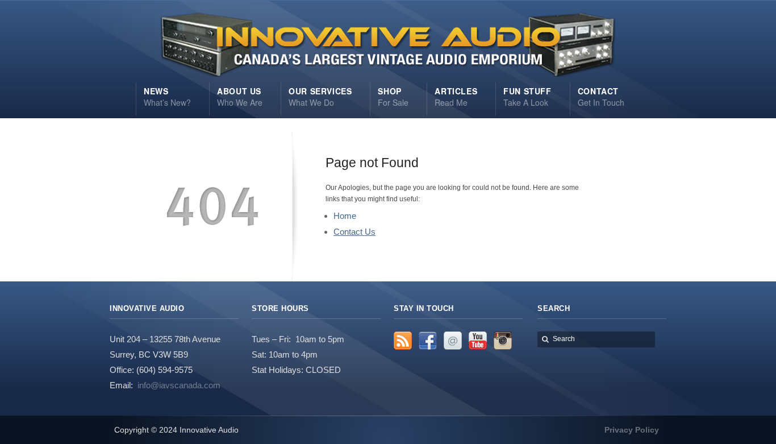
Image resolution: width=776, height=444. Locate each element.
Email (453, 340)
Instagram (503, 340)
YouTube (478, 340)
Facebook (428, 340)
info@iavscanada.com (178, 385)
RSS (403, 340)
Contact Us (354, 231)
